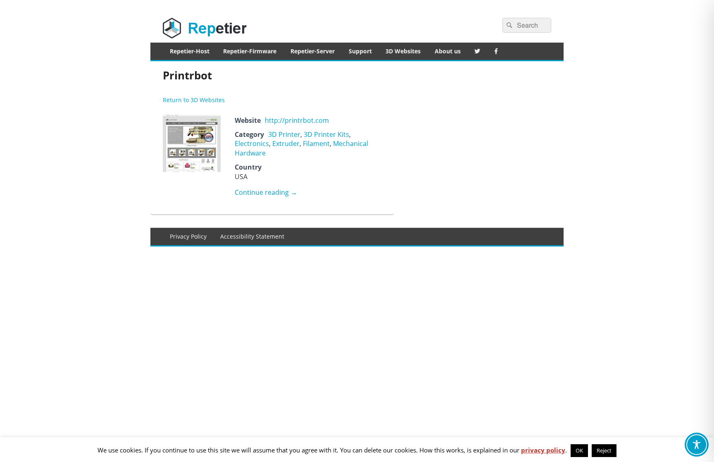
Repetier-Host (189, 51)
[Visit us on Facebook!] (496, 51)
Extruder (286, 143)
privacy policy (543, 450)
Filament (316, 143)
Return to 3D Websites (194, 100)
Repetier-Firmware (249, 51)
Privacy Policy (188, 236)
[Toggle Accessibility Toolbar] (696, 444)
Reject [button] (604, 450)
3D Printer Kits (326, 134)
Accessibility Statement (252, 236)
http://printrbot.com (297, 120)
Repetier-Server (312, 51)
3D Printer (284, 134)
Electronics (252, 143)
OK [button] (579, 450)
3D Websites (403, 51)
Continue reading (266, 192)
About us (448, 51)
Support (360, 51)
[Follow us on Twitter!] (478, 51)
